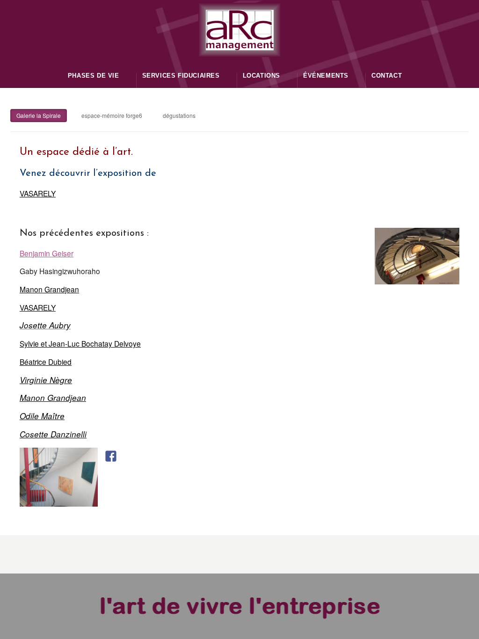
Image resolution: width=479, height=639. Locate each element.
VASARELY (38, 193)
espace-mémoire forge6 (111, 115)
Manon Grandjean (49, 289)
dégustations (179, 115)
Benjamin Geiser (46, 253)
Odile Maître (42, 415)
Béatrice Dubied (46, 361)
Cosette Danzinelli (53, 434)
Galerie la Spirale (38, 115)
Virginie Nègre (46, 379)
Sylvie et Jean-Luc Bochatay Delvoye (80, 343)
